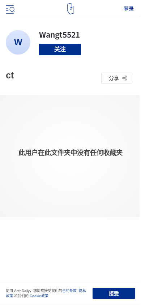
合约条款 (69, 291)
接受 (114, 293)
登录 (129, 8)
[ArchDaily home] (70, 8)
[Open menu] (9, 9)
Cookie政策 (39, 296)
